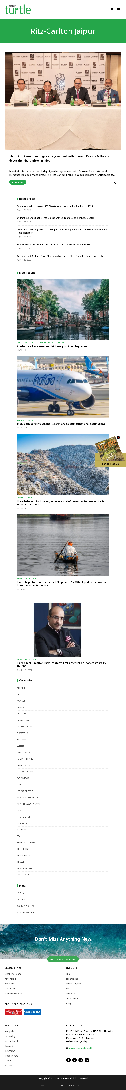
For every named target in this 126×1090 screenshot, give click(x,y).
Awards (21, 701)
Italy (20, 784)
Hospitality (23, 765)
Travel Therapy (56, 343)
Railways (22, 823)
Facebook (68, 1060)
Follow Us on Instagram (63, 959)
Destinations (24, 726)
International (25, 771)
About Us (9, 983)
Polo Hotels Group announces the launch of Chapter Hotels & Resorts (53, 244)
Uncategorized (25, 874)
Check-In (21, 713)
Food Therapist (26, 759)
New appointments (27, 797)
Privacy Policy (77, 1085)
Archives (9, 1065)
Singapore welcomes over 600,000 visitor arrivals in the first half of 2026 (55, 206)
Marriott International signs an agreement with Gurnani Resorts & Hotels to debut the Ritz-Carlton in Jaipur (60, 158)
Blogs (20, 707)
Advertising (10, 978)
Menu (118, 9)
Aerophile (22, 420)
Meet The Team (13, 973)
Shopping (22, 829)
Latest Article (38, 343)
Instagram (80, 1060)
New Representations (29, 804)
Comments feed (25, 906)
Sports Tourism (26, 842)
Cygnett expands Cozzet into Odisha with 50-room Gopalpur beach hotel (55, 217)
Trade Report (31, 579)
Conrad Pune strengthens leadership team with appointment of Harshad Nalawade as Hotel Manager (62, 231)
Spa (19, 836)
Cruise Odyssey (25, 720)
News (31, 420)
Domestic (22, 498)
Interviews (23, 778)
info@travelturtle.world (80, 1048)
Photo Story (24, 817)
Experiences (23, 343)
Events (20, 746)
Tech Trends (24, 849)
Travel (20, 862)
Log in (20, 893)
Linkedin (87, 1060)
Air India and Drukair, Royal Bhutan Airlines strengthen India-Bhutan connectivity (60, 256)
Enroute (21, 739)
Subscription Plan (13, 993)
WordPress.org (25, 912)
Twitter (74, 1060)
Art (19, 694)
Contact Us (10, 988)
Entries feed (24, 899)
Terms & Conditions (52, 1085)
